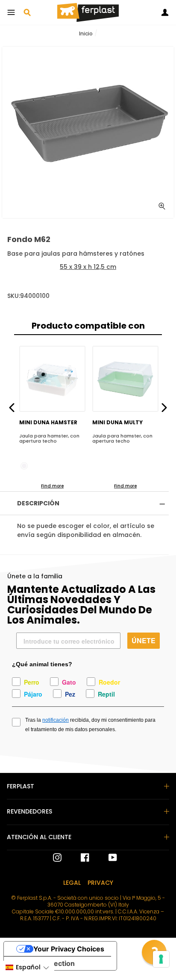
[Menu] (11, 12)
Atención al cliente (39, 837)
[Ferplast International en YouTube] (106, 857)
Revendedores (29, 811)
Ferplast (20, 786)
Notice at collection (43, 963)
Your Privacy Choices (68, 949)
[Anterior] (12, 407)
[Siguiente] (164, 407)
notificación (55, 720)
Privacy (100, 882)
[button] (27, 967)
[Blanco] (24, 466)
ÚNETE (143, 640)
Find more (52, 486)
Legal (72, 882)
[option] (88, 132)
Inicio (86, 33)
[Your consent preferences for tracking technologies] (161, 959)
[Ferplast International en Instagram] (57, 857)
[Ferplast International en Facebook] (78, 857)
